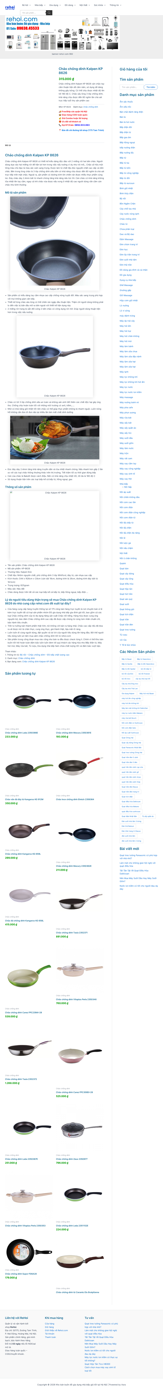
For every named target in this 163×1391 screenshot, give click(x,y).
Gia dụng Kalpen (128, 693)
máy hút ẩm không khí (130, 703)
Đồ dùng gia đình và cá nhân (133, 270)
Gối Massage (126, 295)
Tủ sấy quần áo (148, 816)
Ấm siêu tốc (125, 106)
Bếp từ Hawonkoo (144, 659)
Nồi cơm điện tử (127, 517)
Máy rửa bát (125, 417)
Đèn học (124, 249)
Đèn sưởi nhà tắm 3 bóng (131, 821)
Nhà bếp (39, 5)
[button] (29, 5)
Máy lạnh (124, 371)
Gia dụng (53, 5)
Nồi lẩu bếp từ (126, 522)
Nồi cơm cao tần (128, 502)
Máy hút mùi (126, 341)
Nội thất (83, 5)
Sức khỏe (98, 5)
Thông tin (114, 5)
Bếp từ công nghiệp (129, 173)
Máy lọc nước (126, 387)
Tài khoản (49, 1333)
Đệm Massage (126, 239)
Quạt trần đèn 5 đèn (129, 762)
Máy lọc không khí (128, 377)
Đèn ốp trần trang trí (130, 254)
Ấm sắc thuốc (126, 101)
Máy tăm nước (127, 448)
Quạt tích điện (126, 614)
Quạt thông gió (127, 609)
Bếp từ (123, 157)
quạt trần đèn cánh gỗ (130, 772)
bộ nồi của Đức (127, 674)
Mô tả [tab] (8, 145)
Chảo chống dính (90, 107)
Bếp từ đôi (125, 178)
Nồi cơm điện (126, 507)
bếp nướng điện (127, 147)
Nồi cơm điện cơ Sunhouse (132, 723)
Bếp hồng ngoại (127, 142)
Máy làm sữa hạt (128, 361)
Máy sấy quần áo (128, 428)
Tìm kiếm (150, 87)
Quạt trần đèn (126, 624)
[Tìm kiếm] (49, 12)
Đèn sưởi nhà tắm (128, 259)
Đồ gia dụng (126, 275)
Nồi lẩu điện (125, 527)
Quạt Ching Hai (127, 738)
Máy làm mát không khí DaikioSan (135, 708)
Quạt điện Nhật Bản (129, 816)
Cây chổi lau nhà (128, 208)
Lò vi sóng (125, 310)
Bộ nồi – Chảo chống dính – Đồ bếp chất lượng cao (44, 654)
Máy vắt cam (126, 458)
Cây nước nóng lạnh (129, 214)
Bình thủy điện (126, 193)
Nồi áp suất (125, 492)
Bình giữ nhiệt (126, 188)
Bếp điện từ (125, 132)
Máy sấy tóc (126, 433)
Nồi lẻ (122, 538)
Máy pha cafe (126, 407)
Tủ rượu (123, 634)
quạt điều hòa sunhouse (131, 811)
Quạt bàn (124, 568)
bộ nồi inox (126, 679)
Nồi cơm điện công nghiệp (132, 512)
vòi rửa (123, 640)
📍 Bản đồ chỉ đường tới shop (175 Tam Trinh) (81, 130)
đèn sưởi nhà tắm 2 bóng (131, 841)
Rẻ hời (25, 5)
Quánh (123, 563)
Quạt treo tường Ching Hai (132, 752)
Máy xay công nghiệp (130, 468)
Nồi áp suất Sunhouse (130, 733)
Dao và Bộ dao (127, 234)
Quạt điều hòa (126, 583)
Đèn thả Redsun (128, 826)
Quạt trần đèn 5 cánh (130, 757)
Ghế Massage (126, 285)
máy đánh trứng (127, 315)
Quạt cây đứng (127, 573)
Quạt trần (124, 619)
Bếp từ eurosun (127, 183)
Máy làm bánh (126, 346)
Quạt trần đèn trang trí (130, 792)
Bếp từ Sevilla (127, 664)
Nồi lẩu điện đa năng (130, 533)
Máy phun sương (128, 412)
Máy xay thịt (126, 479)
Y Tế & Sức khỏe (128, 645)
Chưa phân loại (127, 229)
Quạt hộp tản (126, 589)
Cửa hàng (49, 1323)
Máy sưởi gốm (126, 443)
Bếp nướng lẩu (127, 152)
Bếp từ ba (124, 163)
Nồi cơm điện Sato (129, 728)
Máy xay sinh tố (127, 473)
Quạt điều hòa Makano (130, 806)
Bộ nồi (123, 198)
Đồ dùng (69, 5)
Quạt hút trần (126, 594)
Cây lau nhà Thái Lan (130, 689)
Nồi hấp (128, 487)
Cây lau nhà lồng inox (130, 684)
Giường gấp (125, 290)
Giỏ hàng (49, 1327)
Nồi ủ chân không (128, 558)
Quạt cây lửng (126, 578)
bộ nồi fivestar (144, 674)
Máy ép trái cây (127, 321)
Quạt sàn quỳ (126, 599)
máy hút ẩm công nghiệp (131, 698)
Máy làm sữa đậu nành (130, 356)
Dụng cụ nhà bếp (128, 280)
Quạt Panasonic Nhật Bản (131, 748)
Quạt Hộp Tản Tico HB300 (98, 1364)
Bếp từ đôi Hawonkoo (146, 664)
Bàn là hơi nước (127, 122)
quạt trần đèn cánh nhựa (131, 777)
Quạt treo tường (127, 629)
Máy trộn (124, 453)
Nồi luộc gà (125, 543)
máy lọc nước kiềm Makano (132, 713)
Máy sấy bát (126, 422)
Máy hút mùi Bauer (147, 693)
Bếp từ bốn (125, 168)
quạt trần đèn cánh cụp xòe (132, 767)
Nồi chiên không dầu (130, 497)
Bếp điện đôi (126, 127)
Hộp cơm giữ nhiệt (129, 300)
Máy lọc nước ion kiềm (131, 392)
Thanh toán (50, 1337)
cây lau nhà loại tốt (143, 679)
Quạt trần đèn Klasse (130, 787)
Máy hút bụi (125, 331)
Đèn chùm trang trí (129, 244)
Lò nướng (124, 305)
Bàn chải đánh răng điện (131, 112)
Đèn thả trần (126, 264)
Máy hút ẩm (125, 326)
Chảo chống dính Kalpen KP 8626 (38, 661)
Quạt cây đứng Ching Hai (131, 743)
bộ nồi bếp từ (146, 669)
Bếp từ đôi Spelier (128, 669)
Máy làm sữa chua (128, 351)
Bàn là (123, 117)
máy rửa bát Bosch (129, 718)
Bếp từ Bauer (127, 659)
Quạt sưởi (124, 604)
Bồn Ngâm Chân (127, 203)
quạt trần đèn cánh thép (131, 782)
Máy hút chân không (129, 336)
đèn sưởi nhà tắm (128, 836)
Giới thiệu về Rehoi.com (56, 1330)
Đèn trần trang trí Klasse (131, 831)
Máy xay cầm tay (128, 463)
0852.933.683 (82, 125)
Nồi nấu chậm (126, 548)
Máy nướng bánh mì (129, 402)
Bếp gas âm (125, 137)
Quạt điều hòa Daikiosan (131, 802)
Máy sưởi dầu (126, 438)
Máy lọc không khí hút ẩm (132, 382)
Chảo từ (123, 224)
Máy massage (126, 397)
